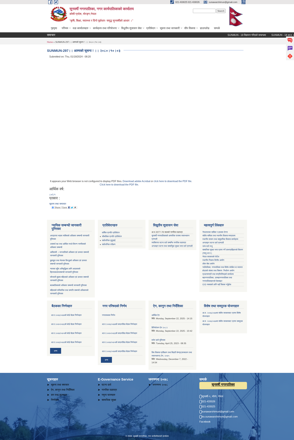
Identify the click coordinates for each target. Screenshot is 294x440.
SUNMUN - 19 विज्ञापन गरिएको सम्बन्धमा (240, 35)
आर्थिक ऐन (156, 315)
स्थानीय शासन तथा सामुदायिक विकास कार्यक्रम (220, 239)
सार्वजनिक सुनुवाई (108, 240)
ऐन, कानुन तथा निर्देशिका (63, 389)
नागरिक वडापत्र (109, 389)
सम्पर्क (217, 28)
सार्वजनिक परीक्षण (108, 244)
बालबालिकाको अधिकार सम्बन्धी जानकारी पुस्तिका (68, 285)
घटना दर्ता (106, 384)
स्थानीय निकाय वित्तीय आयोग (213, 260)
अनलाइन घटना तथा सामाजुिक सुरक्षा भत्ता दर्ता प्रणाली (172, 246)
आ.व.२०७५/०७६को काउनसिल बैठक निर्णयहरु (119, 333)
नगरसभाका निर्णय (108, 315)
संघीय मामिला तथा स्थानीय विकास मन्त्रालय (219, 235)
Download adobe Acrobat (137, 181)
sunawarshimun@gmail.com (218, 411)
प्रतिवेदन (150, 28)
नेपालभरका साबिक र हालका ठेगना (215, 232)
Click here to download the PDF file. (119, 184)
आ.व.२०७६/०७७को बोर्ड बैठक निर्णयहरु (66, 315)
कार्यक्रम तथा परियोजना (105, 28)
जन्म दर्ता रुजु (207, 246)
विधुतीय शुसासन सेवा (131, 28)
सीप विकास (189, 28)
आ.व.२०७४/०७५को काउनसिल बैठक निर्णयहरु (119, 342)
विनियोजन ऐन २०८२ (160, 327)
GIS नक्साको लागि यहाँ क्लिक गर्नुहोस (216, 284)
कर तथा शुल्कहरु (59, 394)
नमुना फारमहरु (108, 394)
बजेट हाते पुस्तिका (158, 340)
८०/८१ (52, 194)
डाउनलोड (204, 28)
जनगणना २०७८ (160, 384)
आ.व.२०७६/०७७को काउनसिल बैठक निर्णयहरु (119, 324)
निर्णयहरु (55, 399)
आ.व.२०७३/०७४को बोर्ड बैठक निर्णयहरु (66, 342)
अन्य (55, 351)
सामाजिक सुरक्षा (109, 399)
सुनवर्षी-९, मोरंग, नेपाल (212, 396)
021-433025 (208, 406)
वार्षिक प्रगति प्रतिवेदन (111, 232)
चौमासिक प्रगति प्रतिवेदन (112, 236)
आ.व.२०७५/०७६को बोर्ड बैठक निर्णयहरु (66, 324)
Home (50, 42)
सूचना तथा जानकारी (170, 28)
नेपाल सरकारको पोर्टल (210, 256)
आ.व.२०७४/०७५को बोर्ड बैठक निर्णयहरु (66, 333)
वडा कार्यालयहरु (80, 28)
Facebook (205, 421)
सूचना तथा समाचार (57, 203)
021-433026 (208, 401)
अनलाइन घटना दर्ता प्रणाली (213, 242)
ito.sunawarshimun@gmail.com (220, 416)
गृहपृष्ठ (54, 28)
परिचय (65, 28)
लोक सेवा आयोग (208, 263)
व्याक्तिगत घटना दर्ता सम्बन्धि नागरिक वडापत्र (169, 242)
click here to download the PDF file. (173, 181)
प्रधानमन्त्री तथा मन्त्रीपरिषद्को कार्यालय (218, 274)
